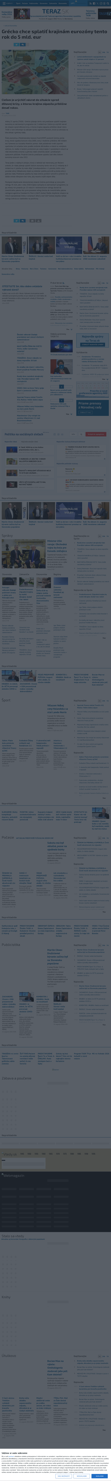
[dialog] (55, 1465)
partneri (11, 1456)
